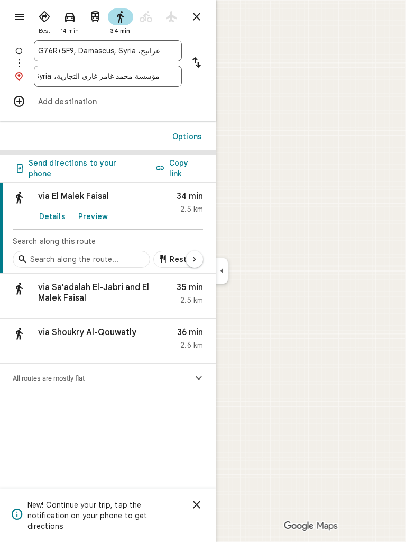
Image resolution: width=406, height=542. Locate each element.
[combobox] (99, 50)
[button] (108, 296)
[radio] (44, 20)
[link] (108, 228)
